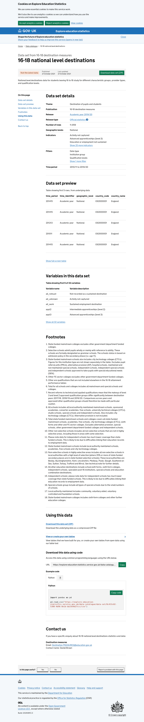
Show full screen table (56, 261)
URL (48, 564)
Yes (44, 670)
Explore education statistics (73, 31)
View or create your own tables (60, 536)
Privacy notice (33, 688)
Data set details (25, 100)
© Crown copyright (117, 715)
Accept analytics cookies (30, 23)
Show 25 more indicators (81, 145)
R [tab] (60, 577)
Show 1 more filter (78, 161)
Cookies (21, 688)
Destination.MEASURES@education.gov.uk (72, 645)
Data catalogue (31, 46)
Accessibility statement (64, 688)
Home (20, 46)
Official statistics (79, 119)
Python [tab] (51, 577)
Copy (122, 565)
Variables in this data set (29, 108)
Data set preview (26, 104)
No (57, 670)
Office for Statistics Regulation (71, 698)
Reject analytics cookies (57, 23)
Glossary (81, 688)
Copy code (116, 592)
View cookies (77, 23)
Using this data (25, 116)
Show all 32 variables (55, 322)
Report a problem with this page (110, 670)
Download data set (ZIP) (112, 72)
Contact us (23, 120)
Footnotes (22, 112)
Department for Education (60, 693)
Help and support (95, 688)
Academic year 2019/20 (81, 114)
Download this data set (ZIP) (59, 524)
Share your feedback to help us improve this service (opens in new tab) (50, 39)
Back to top (23, 126)
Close (123, 37)
